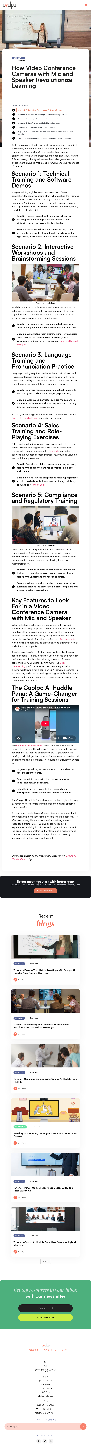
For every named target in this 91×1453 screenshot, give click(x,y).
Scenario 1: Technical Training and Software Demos (40, 110)
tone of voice (39, 484)
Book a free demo (45, 891)
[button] (86, 5)
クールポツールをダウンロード (45, 1370)
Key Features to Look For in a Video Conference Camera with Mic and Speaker (45, 133)
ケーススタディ (45, 1381)
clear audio (53, 451)
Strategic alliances (45, 1396)
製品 (45, 1366)
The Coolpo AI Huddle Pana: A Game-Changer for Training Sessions (44, 138)
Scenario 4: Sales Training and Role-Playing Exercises (39, 123)
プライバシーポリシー (45, 1409)
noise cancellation (67, 639)
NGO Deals (45, 1392)
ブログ (45, 1401)
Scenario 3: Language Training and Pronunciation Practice (41, 119)
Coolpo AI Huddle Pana (24, 418)
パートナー (45, 1384)
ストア (45, 1377)
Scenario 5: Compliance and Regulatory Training (37, 127)
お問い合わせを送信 (45, 1405)
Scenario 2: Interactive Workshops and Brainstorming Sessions (42, 114)
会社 (45, 1362)
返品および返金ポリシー (45, 1413)
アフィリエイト (45, 1388)
